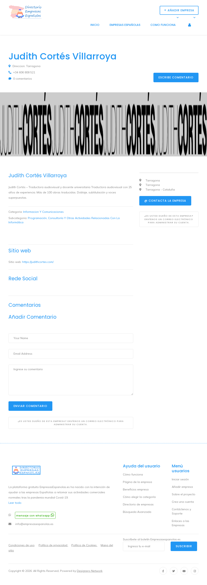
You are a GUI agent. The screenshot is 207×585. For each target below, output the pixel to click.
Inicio (94, 25)
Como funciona (163, 25)
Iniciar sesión (180, 479)
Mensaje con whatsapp (33, 515)
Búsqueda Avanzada (137, 512)
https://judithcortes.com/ (38, 262)
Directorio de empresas (138, 504)
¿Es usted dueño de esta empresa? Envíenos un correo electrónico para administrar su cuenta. (71, 423)
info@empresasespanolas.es (34, 524)
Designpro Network (89, 571)
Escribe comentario (175, 77)
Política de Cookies (84, 545)
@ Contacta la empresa (165, 201)
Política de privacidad (53, 545)
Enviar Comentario (30, 406)
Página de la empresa (137, 482)
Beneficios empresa (136, 489)
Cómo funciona (133, 474)
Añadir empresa (182, 487)
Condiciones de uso (21, 545)
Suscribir (184, 546)
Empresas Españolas (125, 25)
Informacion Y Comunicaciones (43, 212)
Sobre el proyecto (183, 494)
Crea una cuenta (183, 502)
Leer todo (14, 503)
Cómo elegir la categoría (139, 497)
